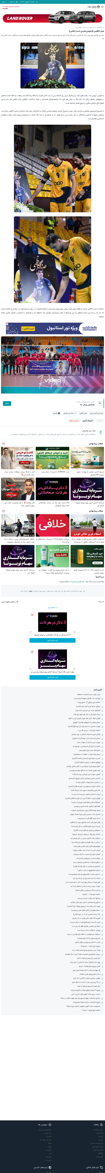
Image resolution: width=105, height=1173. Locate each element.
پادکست (48, 1136)
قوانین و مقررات (75, 582)
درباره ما (100, 1140)
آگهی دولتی (99, 1157)
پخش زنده (48, 1160)
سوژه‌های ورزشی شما (45, 1130)
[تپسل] (7, 324)
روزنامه (49, 1147)
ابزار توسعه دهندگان (96, 1143)
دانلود (7, 403)
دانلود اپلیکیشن (98, 1130)
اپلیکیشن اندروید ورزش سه (11, 6)
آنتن (50, 1153)
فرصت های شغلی (97, 1147)
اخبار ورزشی (47, 1133)
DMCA (101, 1153)
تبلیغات (100, 1136)
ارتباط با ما (99, 1133)
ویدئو (49, 1143)
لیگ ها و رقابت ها (45, 1140)
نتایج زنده (48, 1150)
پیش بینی (48, 1157)
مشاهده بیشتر (51, 608)
